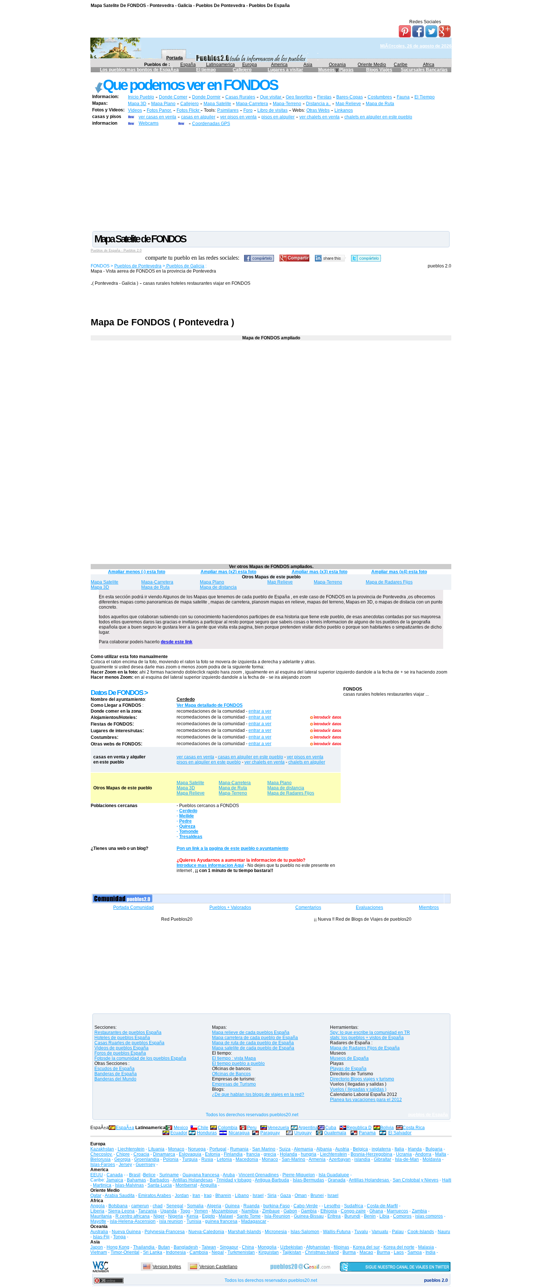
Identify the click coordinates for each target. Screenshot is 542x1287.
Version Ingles (167, 1266)
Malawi (226, 1216)
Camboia (199, 1252)
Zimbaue (271, 1211)
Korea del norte (398, 1247)
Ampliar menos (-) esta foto (136, 571)
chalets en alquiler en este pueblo (378, 117)
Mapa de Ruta (380, 103)
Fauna (403, 97)
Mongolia (267, 1247)
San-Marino (293, 1159)
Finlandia (233, 1154)
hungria (308, 1154)
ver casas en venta (157, 117)
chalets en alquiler (306, 762)
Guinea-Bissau (309, 1216)
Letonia (224, 1159)
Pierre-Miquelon (298, 1174)
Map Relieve (348, 103)
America (279, 64)
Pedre (185, 821)
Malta (440, 1154)
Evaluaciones (369, 907)
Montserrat (186, 1185)
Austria (342, 1149)
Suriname (169, 1174)
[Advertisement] (271, 178)
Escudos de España (114, 1068)
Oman (301, 1195)
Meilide (186, 816)
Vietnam (98, 1252)
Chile (203, 1127)
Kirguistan (268, 1252)
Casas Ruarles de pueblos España (129, 1042)
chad (158, 1205)
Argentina (308, 1127)
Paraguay (270, 1132)
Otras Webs (318, 110)
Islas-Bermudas (308, 1180)
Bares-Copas (349, 97)
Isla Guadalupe (334, 1174)
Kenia (192, 1216)
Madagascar (253, 1221)
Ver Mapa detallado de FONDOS (210, 705)
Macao (366, 1252)
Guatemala (335, 1132)
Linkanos (343, 110)
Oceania (337, 64)
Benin (370, 1216)
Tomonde (188, 831)
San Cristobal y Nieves (415, 1180)
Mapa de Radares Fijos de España (365, 1048)
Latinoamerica (220, 64)
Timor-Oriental (125, 1252)
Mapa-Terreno (287, 103)
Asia (307, 64)
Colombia (227, 1127)
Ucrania (404, 1154)
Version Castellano (218, 1266)
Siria (272, 1195)
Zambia (419, 1211)
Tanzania (147, 1211)
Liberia (97, 1211)
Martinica (102, 1185)
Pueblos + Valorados (230, 907)
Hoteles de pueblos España (122, 1037)
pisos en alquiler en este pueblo (209, 762)
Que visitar (271, 97)
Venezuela (278, 1127)
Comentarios (308, 907)
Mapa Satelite (217, 103)
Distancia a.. (318, 103)
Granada (336, 1180)
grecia (270, 1154)
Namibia (250, 1211)
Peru (252, 1127)
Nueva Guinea (126, 1231)
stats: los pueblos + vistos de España (367, 1037)
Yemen (201, 1211)
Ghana (376, 1211)
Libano (242, 1195)
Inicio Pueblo (141, 97)
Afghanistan (318, 1247)
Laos (399, 1252)
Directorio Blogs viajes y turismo (362, 1079)
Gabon (290, 1211)
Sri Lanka (152, 1252)
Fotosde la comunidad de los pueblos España (140, 1058)
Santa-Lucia (159, 1185)
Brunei (317, 1195)
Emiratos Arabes (154, 1195)
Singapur (229, 1247)
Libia (384, 1216)
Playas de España (348, 1068)
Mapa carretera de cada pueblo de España (255, 1037)
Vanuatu (380, 1231)
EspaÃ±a (125, 1127)
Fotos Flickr (189, 110)
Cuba (330, 1127)
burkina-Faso (276, 1205)
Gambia (309, 1211)
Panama (367, 1132)
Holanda (288, 1154)
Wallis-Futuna (337, 1231)
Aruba (229, 1174)
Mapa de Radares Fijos (389, 582)
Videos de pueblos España (121, 1048)
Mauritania (101, 1216)
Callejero (242, 69)
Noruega (197, 1149)
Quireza (187, 826)
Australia (99, 1231)
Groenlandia (146, 1159)
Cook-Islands (420, 1231)
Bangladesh (186, 1247)
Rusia (207, 1159)
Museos (327, 69)
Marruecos (397, 1211)
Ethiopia (328, 1211)
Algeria (214, 1205)
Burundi (352, 1216)
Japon (96, 1247)
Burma (349, 1252)
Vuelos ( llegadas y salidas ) (358, 1089)
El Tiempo (424, 97)
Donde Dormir (206, 97)
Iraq (208, 1195)
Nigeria (175, 1216)
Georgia (122, 1159)
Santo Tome (249, 1216)
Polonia (170, 1159)
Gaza (285, 1195)
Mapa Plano (163, 103)
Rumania (239, 1149)
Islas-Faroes (102, 1164)
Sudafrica (353, 1205)
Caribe (400, 64)
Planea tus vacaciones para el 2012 (366, 1099)
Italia (399, 1149)
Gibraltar (382, 1159)
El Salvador (399, 1132)
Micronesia (276, 1231)
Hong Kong (118, 1247)
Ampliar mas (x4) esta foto (399, 571)
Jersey (125, 1164)
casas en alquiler (198, 117)
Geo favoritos (299, 97)
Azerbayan (340, 1159)
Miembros (429, 907)
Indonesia (176, 1252)
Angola (97, 1205)
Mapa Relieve (191, 793)
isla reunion (171, 1221)
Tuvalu (361, 1231)
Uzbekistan (291, 1247)
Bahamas (136, 1180)
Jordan (182, 1195)
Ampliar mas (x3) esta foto (319, 571)
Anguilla (208, 1185)
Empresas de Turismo (234, 1084)
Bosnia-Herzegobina (371, 1154)
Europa (249, 64)
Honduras (207, 1132)
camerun (140, 1205)
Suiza (285, 1149)
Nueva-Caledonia (206, 1231)
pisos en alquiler (278, 117)
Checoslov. (101, 1154)
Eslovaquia (190, 1154)
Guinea (232, 1205)
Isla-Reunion (277, 1216)
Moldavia (432, 1159)
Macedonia (247, 1159)
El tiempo (206, 69)
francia (253, 1154)
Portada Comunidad (133, 907)
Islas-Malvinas (129, 1185)
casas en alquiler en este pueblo (250, 757)
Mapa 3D (137, 103)
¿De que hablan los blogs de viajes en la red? (258, 1094)
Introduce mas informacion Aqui (210, 865)
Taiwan (209, 1247)
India (430, 1252)
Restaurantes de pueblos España (127, 1032)
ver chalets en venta (319, 117)
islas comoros (429, 1216)
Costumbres (380, 97)
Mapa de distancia (218, 587)
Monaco (176, 1149)
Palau (398, 1231)
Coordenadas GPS (211, 123)
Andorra (423, 1154)
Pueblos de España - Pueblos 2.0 (116, 250)
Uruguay (303, 1132)
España (188, 64)
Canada (115, 1174)
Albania (324, 1149)
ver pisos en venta (238, 117)
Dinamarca (164, 1154)
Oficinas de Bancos (231, 1073)
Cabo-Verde (305, 1205)
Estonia (212, 1154)
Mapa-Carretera (252, 103)
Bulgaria (433, 1149)
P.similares (228, 110)
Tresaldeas (190, 836)
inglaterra (381, 1149)
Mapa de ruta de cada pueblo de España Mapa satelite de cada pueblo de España (253, 1045)
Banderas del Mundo (115, 1079)
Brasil (134, 1174)
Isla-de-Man (407, 1159)
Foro (248, 110)
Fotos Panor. (159, 110)
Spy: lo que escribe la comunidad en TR (370, 1032)
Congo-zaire (353, 1211)
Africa (428, 64)
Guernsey (145, 1164)
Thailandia (144, 1247)
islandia (362, 1159)
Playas (346, 69)
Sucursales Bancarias (424, 69)
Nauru (444, 1231)
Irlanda (415, 1149)
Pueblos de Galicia (184, 266)
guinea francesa (221, 1221)
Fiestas (324, 97)
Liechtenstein (131, 1149)
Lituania (156, 1149)
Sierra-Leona (121, 1211)
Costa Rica (414, 1127)
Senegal (174, 1205)
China (248, 1247)
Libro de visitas (272, 110)
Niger (158, 1216)
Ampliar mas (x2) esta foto (228, 571)
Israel (258, 1195)
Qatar (95, 1195)
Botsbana (118, 1205)
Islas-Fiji (101, 1236)
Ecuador (178, 1132)
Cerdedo (186, 699)
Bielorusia (100, 1159)
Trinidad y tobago (233, 1180)
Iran (196, 1195)
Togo (185, 1211)
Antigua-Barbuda (272, 1180)
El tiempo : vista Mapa (234, 1058)
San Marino (263, 1149)
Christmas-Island (322, 1252)
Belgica (360, 1149)
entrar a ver (260, 711)
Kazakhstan (102, 1149)
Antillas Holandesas (193, 1180)
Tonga (119, 1236)
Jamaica (114, 1180)
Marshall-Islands (244, 1231)
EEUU (96, 1174)
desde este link (176, 641)
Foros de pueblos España (120, 1053)
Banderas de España (115, 1073)
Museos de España (349, 1058)
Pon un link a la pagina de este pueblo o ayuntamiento (232, 848)
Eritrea (334, 1216)
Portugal (217, 1149)
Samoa (414, 1252)
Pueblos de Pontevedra (137, 266)
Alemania (303, 1149)
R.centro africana (132, 1216)
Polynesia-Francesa (165, 1231)
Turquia (190, 1159)
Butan (164, 1247)
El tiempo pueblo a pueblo (238, 1063)
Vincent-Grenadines (259, 1174)
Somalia (195, 1205)
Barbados (159, 1180)
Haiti (446, 1180)
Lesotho (332, 1205)
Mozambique (225, 1211)
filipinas (341, 1247)
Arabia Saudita (120, 1195)
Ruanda (251, 1205)
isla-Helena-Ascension (133, 1221)
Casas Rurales (240, 97)
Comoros (402, 1216)
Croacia (141, 1154)
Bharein (223, 1195)
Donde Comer (173, 97)
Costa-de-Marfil (382, 1205)
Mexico (181, 1127)
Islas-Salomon (305, 1231)
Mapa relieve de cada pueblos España (250, 1032)
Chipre (123, 1154)
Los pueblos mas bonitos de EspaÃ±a (139, 69)
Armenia (317, 1159)
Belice (149, 1174)
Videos (135, 110)
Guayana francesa (201, 1174)
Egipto (208, 1216)
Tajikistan (291, 1252)
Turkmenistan (241, 1252)
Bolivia (387, 1127)
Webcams (149, 123)
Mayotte (98, 1221)
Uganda (168, 1211)
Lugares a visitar (285, 69)
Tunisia (194, 1221)
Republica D (359, 1127)
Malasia (426, 1247)
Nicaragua (239, 1132)
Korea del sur (366, 1247)
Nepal (218, 1252)
